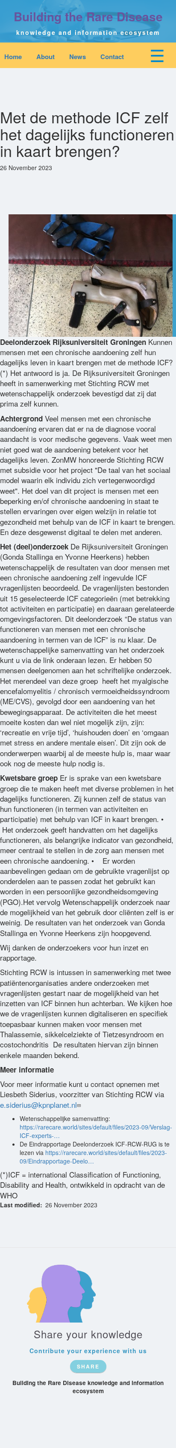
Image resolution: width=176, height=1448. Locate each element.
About (45, 56)
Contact (112, 56)
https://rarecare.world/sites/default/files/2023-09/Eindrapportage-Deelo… (93, 1156)
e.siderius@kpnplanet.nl (38, 1104)
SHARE (88, 1366)
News (77, 56)
